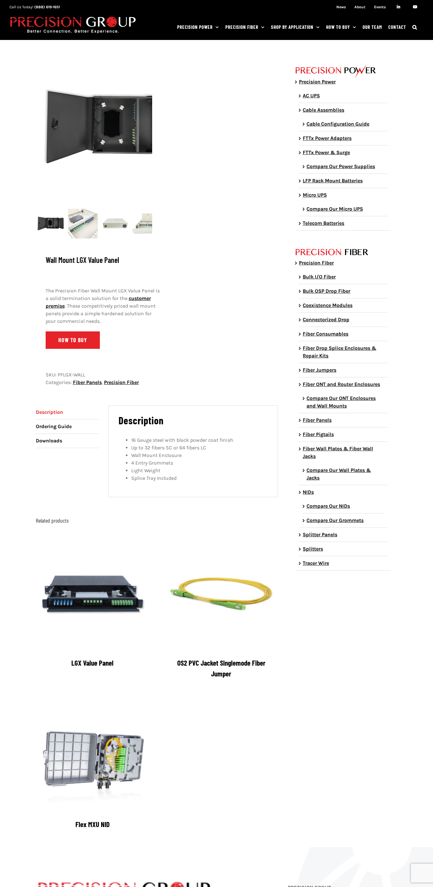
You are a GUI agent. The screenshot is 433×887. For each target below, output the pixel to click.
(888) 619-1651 (47, 7)
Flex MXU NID (92, 824)
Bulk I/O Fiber (319, 277)
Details (97, 595)
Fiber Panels (87, 382)
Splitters (313, 549)
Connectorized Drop (326, 319)
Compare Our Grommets (335, 520)
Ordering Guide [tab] (54, 426)
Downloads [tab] (49, 441)
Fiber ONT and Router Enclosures (341, 384)
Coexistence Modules (327, 305)
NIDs (308, 492)
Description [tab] (49, 412)
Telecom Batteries (323, 223)
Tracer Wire (316, 563)
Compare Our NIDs (328, 506)
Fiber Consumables (325, 334)
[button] (414, 27)
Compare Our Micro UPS (335, 209)
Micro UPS (315, 195)
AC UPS (311, 96)
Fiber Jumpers (319, 370)
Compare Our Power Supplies (341, 166)
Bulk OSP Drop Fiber (326, 291)
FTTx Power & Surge (326, 152)
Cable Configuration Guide (338, 124)
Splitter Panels (320, 535)
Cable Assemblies (323, 110)
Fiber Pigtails (318, 434)
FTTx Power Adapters (327, 138)
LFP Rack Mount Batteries (333, 181)
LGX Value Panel (92, 662)
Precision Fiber (121, 382)
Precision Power (317, 82)
